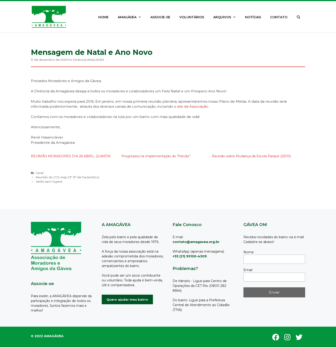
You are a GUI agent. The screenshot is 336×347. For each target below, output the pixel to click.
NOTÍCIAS (253, 17)
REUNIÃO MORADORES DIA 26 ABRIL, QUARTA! (71, 156)
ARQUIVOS (222, 17)
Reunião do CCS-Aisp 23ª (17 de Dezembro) (67, 177)
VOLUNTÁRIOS (191, 17)
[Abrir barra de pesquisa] (298, 17)
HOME (103, 17)
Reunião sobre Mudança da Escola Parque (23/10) (251, 156)
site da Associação (192, 106)
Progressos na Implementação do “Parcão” (156, 156)
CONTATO (278, 17)
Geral (39, 173)
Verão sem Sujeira (49, 181)
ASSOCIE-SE (160, 17)
